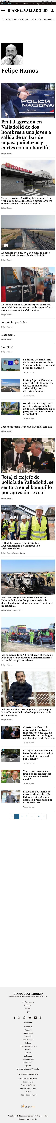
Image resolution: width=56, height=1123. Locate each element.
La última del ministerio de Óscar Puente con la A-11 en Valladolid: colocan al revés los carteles (39, 363)
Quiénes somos (28, 1002)
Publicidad (28, 1005)
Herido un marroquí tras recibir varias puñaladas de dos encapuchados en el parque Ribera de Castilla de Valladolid (39, 409)
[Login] (53, 11)
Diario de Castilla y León (28, 1079)
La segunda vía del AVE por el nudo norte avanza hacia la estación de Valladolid (25, 254)
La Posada (28, 1056)
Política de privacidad (25, 1116)
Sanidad (28, 1050)
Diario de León (28, 1082)
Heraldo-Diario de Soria (28, 1088)
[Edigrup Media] (28, 1106)
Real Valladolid (33, 19)
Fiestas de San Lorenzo (28, 1046)
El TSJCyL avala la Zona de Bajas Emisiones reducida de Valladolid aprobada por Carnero (38, 754)
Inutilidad (7, 347)
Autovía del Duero (28, 4)
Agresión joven (42, 4)
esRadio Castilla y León (28, 1095)
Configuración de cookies (28, 1119)
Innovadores (28, 1063)
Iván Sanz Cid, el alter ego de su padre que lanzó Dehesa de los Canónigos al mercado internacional (26, 712)
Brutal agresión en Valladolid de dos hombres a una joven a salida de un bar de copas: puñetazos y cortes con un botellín (26, 135)
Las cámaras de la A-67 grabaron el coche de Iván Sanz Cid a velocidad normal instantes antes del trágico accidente (27, 657)
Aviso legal (12, 1116)
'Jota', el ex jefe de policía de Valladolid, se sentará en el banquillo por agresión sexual (27, 485)
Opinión (28, 1066)
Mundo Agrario (28, 1059)
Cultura (28, 1043)
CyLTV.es (28, 1092)
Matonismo (8, 334)
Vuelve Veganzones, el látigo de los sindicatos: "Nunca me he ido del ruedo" (37, 775)
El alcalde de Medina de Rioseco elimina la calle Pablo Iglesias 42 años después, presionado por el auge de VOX (37, 797)
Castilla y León (28, 1040)
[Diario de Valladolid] (28, 10)
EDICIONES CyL (47, 1)
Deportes (47, 19)
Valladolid (6, 19)
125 (38, 816)
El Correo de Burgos (28, 1085)
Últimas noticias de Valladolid (28, 1069)
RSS (28, 1012)
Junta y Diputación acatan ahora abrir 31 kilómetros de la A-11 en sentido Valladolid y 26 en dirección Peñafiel (38, 386)
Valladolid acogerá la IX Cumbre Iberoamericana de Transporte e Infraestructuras (20, 546)
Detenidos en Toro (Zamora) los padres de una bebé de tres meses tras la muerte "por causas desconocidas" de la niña (27, 307)
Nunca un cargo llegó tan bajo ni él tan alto (26, 426)
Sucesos (28, 1053)
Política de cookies (41, 1116)
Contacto (28, 1009)
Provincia (19, 19)
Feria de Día (16, 4)
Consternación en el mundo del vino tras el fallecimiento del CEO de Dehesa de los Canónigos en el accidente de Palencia (39, 733)
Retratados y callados (14, 322)
